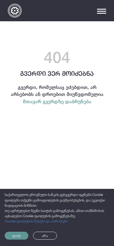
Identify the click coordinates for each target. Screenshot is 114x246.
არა (45, 236)
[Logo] (15, 10)
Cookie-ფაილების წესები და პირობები (36, 221)
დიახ (16, 236)
